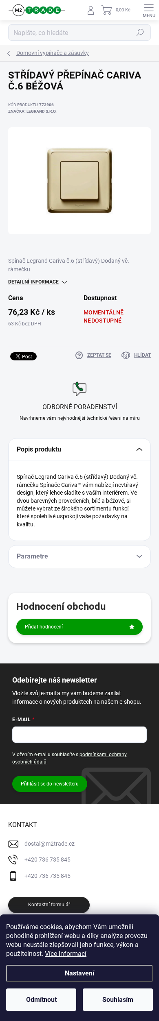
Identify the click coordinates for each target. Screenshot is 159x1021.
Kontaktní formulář (49, 905)
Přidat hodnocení (44, 627)
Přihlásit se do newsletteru (50, 784)
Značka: (32, 111)
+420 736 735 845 (47, 859)
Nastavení (79, 973)
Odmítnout (41, 1000)
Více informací (65, 954)
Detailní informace (33, 282)
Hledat (140, 32)
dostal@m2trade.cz (49, 843)
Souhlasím (117, 1000)
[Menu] (149, 10)
